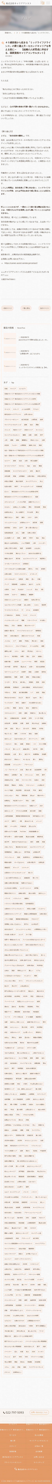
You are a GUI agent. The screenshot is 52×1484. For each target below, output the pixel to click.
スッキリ (41, 1351)
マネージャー (30, 785)
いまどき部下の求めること (13, 878)
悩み (28, 466)
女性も (7, 1037)
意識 (37, 682)
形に (6, 718)
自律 (41, 419)
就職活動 (37, 1063)
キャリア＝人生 (36, 1233)
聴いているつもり (41, 1197)
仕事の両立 (43, 914)
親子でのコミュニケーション (14, 1341)
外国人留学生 (41, 476)
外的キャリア (28, 430)
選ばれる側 (42, 1223)
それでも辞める (9, 1053)
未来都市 (36, 610)
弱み (43, 538)
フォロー (14, 445)
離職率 (31, 594)
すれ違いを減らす (10, 934)
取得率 (44, 605)
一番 (20, 821)
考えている (8, 734)
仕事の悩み (30, 965)
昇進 (19, 1367)
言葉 (20, 1156)
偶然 (35, 976)
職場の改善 (8, 862)
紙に (6, 1104)
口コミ (7, 491)
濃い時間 (19, 1109)
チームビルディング (27, 486)
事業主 (7, 775)
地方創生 (15, 656)
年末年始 (40, 965)
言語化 (35, 1151)
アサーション (28, 764)
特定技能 (21, 1223)
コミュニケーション (11, 522)
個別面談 (41, 1305)
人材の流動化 (26, 687)
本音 (43, 780)
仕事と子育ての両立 (11, 548)
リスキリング (34, 1264)
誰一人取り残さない (32, 528)
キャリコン (39, 430)
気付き (22, 1043)
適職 (21, 1130)
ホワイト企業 (31, 1048)
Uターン (38, 651)
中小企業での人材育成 (11, 1197)
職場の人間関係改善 (30, 914)
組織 (21, 744)
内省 (17, 1238)
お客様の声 (36, 852)
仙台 (31, 425)
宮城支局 (30, 1135)
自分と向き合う (9, 1187)
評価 (27, 1120)
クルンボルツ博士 (10, 981)
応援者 (34, 1218)
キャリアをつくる (25, 1063)
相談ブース (8, 1012)
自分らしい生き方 (38, 1099)
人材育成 (34, 419)
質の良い (27, 1037)
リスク (25, 615)
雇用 (24, 538)
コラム (7, 1367)
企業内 (7, 589)
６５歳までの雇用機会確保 (23, 1290)
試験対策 (27, 1295)
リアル (38, 970)
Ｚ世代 (25, 1084)
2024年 (25, 1264)
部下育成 (27, 852)
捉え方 (7, 986)
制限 (16, 677)
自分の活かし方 (29, 1346)
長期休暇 (14, 584)
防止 (36, 589)
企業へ (31, 667)
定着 (30, 435)
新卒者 (15, 667)
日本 (6, 728)
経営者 (35, 522)
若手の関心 (36, 1269)
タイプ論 (28, 934)
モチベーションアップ (11, 672)
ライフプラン (36, 1130)
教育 (21, 677)
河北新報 (37, 1362)
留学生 (44, 672)
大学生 (41, 728)
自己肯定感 (24, 419)
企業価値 (21, 476)
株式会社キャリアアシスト (13, 414)
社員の (36, 780)
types (35, 697)
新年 (42, 749)
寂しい (42, 1202)
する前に (43, 620)
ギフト (21, 981)
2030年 (7, 594)
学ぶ (34, 1125)
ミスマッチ (25, 867)
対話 (32, 996)
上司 (6, 440)
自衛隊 (18, 1207)
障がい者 (28, 770)
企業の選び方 (31, 862)
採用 (35, 435)
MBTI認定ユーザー (38, 816)
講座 (14, 461)
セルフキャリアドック (30, 558)
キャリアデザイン (10, 1248)
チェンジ (7, 1357)
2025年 (32, 1285)
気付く (28, 1151)
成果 (21, 1151)
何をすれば (35, 723)
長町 (17, 517)
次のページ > (44, 308)
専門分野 (18, 1079)
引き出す (21, 589)
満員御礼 (30, 1006)
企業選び (14, 775)
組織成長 (27, 878)
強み (37, 538)
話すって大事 (9, 1166)
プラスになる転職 (21, 811)
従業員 (21, 579)
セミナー (7, 461)
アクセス (36, 409)
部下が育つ (8, 837)
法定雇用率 (37, 770)
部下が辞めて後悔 (10, 1156)
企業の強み (31, 476)
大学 (6, 1063)
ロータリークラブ (10, 466)
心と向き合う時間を (11, 888)
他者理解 (7, 1099)
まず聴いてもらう (31, 1254)
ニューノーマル (26, 661)
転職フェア (33, 806)
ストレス (7, 430)
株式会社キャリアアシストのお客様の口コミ (18, 497)
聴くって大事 (20, 1166)
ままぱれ (37, 548)
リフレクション (36, 1146)
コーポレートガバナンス (12, 564)
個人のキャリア (29, 625)
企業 (26, 461)
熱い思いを (42, 713)
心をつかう (32, 1182)
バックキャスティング (11, 620)
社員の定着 (42, 1300)
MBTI (16, 486)
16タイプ (42, 1218)
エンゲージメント (25, 888)
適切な (41, 759)
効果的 (44, 723)
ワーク (41, 1331)
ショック (29, 589)
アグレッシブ (26, 1238)
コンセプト (22, 388)
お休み (7, 970)
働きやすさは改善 (32, 1043)
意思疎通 (7, 764)
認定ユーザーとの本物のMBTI (23, 1336)
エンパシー (8, 1259)
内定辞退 (18, 790)
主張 (21, 770)
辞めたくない (35, 440)
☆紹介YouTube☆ (8, 279)
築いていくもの (9, 1218)
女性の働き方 (14, 636)
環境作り (38, 1032)
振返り (21, 1254)
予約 (37, 1006)
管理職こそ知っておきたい (13, 924)
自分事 (17, 661)
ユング (21, 934)
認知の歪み (30, 1171)
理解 (22, 620)
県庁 (13, 1068)
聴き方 (28, 697)
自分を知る (8, 1212)
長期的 (31, 682)
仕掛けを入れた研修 (11, 1043)
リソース (7, 1017)
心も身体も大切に (18, 1315)
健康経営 (27, 1269)
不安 (34, 790)
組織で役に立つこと (33, 1022)
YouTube (23, 831)
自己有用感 (8, 996)
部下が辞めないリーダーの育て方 (15, 991)
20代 (27, 1218)
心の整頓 (23, 1104)
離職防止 (25, 440)
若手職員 (21, 1171)
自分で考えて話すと (32, 955)
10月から (7, 692)
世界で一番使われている (12, 940)
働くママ (24, 1285)
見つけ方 (26, 728)
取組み (14, 785)
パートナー (8, 1351)
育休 (44, 507)
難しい (31, 970)
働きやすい (40, 795)
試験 (6, 1310)
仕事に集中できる (25, 960)
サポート (15, 594)
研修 (14, 476)
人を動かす (40, 785)
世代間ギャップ (9, 1089)
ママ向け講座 (9, 553)
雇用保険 (7, 687)
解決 (23, 517)
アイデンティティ (27, 1197)
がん (17, 533)
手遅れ (27, 641)
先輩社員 (41, 862)
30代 (37, 775)
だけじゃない (9, 795)
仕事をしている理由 (19, 507)
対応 (18, 1084)
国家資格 (7, 471)
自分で (31, 584)
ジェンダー (42, 543)
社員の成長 (8, 486)
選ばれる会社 (9, 1207)
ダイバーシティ (33, 739)
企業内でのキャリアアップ (13, 914)
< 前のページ (7, 308)
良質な (21, 785)
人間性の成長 (21, 1182)
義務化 (26, 898)
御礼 (45, 1285)
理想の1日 (8, 1336)
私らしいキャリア (10, 1171)
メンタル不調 (21, 502)
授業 (31, 1058)
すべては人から (19, 862)
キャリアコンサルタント (12, 435)
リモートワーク (32, 620)
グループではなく (21, 646)
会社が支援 (22, 1248)
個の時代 (20, 1218)
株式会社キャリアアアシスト (19, 1146)
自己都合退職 (23, 692)
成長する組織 (19, 837)
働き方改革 (19, 481)
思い (33, 579)
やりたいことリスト (31, 1140)
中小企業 (30, 512)
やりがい (7, 507)
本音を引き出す (38, 687)
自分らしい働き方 (21, 1073)
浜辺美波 (39, 1027)
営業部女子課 (20, 1135)
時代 (17, 703)
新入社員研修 (40, 667)
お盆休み (23, 584)
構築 (14, 708)
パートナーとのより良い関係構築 (36, 1341)
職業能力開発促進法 (22, 919)
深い (41, 697)
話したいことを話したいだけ (14, 945)
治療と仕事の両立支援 (11, 883)
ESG (37, 569)
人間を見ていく (30, 1109)
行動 (38, 579)
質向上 (7, 1228)
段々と (43, 955)
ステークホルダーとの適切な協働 (15, 569)
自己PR (7, 842)
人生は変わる (24, 986)
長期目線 (24, 795)
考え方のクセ (41, 1171)
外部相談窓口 (9, 1079)
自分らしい (42, 893)
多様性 (43, 569)
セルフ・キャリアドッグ (12, 1192)
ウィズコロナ (9, 703)
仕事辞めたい (17, 1372)
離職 (24, 435)
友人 (27, 1351)
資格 (25, 425)
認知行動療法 (31, 1176)
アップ (7, 584)
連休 (24, 1367)
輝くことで (16, 749)
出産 (42, 1140)
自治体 (24, 718)
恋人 (16, 1351)
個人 (16, 744)
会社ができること (10, 1058)
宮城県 (44, 754)
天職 (27, 1130)
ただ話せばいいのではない (13, 976)
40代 (20, 1357)
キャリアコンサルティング (13, 425)
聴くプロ (35, 878)
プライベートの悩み (37, 1357)
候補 (36, 734)
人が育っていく (28, 1032)
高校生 (34, 728)
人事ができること (38, 1053)
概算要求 (31, 1248)
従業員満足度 (9, 533)
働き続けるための (21, 847)
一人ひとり (8, 744)
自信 (37, 692)
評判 (30, 718)
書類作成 (40, 837)
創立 (6, 1109)
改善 (38, 1001)
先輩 (33, 800)
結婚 (6, 1146)
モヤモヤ (33, 1228)
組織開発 (23, 1094)
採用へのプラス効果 (11, 831)
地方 (23, 651)
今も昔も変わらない (36, 1084)
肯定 (6, 826)
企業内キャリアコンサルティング (15, 873)
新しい (18, 728)
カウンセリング (9, 502)
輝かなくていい (21, 553)
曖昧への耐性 (9, 1233)
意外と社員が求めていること (35, 945)
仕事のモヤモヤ (19, 1321)
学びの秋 (16, 1285)
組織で (24, 703)
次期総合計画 (14, 718)
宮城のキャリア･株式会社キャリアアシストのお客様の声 (22, 404)
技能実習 (24, 1202)
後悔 (17, 440)
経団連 (15, 723)
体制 (27, 677)
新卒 (43, 775)
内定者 (7, 445)
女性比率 (7, 723)
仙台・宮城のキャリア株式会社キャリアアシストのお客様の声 (24, 455)
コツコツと (33, 1202)
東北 (37, 512)
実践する (41, 1125)
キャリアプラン (40, 1243)
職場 (40, 466)
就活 (11, 728)
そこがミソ (27, 976)
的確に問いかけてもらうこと (14, 955)
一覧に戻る (26, 308)
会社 (34, 466)
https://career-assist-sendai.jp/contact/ (21, 263)
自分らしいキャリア (22, 1233)
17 (22, 610)
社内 (36, 517)
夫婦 (44, 1346)
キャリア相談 (9, 790)
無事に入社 (32, 445)
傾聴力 (26, 600)
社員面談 (18, 1305)
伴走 (17, 795)
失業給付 (16, 687)
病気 (18, 538)
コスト (17, 651)
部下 (41, 435)
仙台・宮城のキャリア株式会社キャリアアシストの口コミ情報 (24, 450)
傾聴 (42, 646)
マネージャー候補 (34, 1274)
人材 (14, 754)
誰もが (32, 795)
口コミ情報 (42, 744)
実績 (40, 445)
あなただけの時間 (32, 1315)
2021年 (35, 749)
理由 (43, 692)
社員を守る (18, 1269)
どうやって (33, 574)
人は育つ (20, 1187)
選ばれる (23, 667)
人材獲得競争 (31, 1223)
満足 (27, 579)
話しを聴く (27, 605)
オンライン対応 (9, 1279)
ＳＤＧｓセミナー (10, 713)
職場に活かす (9, 558)
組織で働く (8, 661)
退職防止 (23, 594)
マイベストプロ (26, 780)
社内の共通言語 (31, 1068)
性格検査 (39, 486)
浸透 (41, 522)
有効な (7, 625)
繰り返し (23, 682)
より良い (7, 708)
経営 (42, 739)
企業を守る (8, 1269)
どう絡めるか (9, 615)
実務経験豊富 (37, 1295)
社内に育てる (35, 600)
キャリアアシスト (31, 481)
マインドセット (9, 857)
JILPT (21, 528)
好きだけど (8, 759)
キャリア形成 (23, 1058)
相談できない (9, 517)
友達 (21, 1351)
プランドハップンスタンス (34, 981)
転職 (22, 656)
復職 (6, 1027)
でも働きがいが (9, 1048)
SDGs (15, 528)
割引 (6, 636)
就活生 (42, 661)
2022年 (25, 996)
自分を (21, 708)
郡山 (44, 1063)
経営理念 (7, 528)
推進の (28, 744)
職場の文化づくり (10, 893)
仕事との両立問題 (10, 1326)
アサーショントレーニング (32, 1212)
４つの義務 (29, 1017)
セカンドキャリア (10, 1254)
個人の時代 (41, 1109)
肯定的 (7, 785)
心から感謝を (40, 1104)
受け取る (21, 1006)
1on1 (13, 589)
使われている (29, 821)
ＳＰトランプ (41, 1094)
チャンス (33, 615)
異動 (37, 425)
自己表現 (36, 1238)
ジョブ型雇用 (25, 543)
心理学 (28, 1099)
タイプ (7, 821)
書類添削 (17, 1012)
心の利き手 (34, 924)
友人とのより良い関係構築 (13, 1346)
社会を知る (18, 1212)
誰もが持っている (10, 1176)
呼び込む (30, 651)
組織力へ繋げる (9, 631)
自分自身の (13, 1063)
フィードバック (9, 1001)
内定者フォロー (18, 800)
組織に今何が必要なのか (12, 1264)
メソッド (39, 821)
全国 (20, 713)
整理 (35, 661)
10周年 (31, 1326)
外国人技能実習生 (10, 1223)
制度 (21, 548)
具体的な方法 (9, 780)
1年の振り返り (9, 1331)
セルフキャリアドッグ (37, 847)
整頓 (16, 1362)
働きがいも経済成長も (11, 543)
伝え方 (21, 697)
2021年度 (7, 667)
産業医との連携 (9, 1084)
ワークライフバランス (11, 610)
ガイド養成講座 (18, 1099)
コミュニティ (17, 764)
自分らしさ (8, 739)
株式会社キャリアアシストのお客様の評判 (25, 491)
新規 (30, 672)
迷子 (14, 1357)
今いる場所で (20, 512)
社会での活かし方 (20, 739)
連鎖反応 (7, 867)
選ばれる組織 (30, 837)
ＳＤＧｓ (21, 466)
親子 (38, 1346)
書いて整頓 (13, 1104)
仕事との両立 (32, 533)
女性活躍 (7, 476)
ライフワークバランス (36, 1367)
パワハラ (7, 898)
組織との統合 (9, 1115)
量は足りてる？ (16, 1228)
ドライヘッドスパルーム (33, 1310)
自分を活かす (9, 929)
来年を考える (21, 1331)
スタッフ (16, 409)
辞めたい (17, 759)
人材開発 (31, 1094)
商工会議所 (34, 461)
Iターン (7, 656)
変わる (21, 1120)
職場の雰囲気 (37, 1037)
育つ (20, 754)
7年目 (12, 1109)
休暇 (39, 1285)
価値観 (20, 625)
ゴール (28, 610)
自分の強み (26, 1012)
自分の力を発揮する (35, 553)
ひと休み (7, 1315)
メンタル (7, 641)
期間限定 (38, 631)
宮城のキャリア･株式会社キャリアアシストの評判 (20, 399)
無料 (16, 734)
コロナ (30, 517)
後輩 (27, 1187)
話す (33, 656)
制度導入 (43, 558)
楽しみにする (32, 1331)
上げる (38, 584)
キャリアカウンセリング (25, 631)
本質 (17, 780)
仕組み (31, 1104)
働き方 (38, 471)
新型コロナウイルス (28, 636)
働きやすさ (40, 991)
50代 (26, 1357)
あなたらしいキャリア (34, 1166)
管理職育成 (8, 852)
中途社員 (23, 826)
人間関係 (23, 445)
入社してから (9, 847)
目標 (21, 723)
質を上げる (32, 826)
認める (14, 1006)
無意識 (41, 1176)
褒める (7, 1006)
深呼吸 (36, 888)
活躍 (6, 1022)
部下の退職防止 (41, 1326)
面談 (36, 497)
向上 (41, 481)
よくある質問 (26, 409)
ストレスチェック (10, 1300)
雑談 (13, 970)
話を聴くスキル (9, 1182)
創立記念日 (22, 1326)
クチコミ (7, 1372)
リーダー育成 (39, 718)
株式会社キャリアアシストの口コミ (16, 806)
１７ (31, 692)
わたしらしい (14, 1027)
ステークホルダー (10, 579)
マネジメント (9, 646)
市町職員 (20, 1068)
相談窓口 (38, 1017)
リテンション (29, 775)
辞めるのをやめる (10, 697)
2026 (33, 1351)
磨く (34, 759)
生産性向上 (26, 857)
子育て (31, 538)
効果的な (7, 800)
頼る (27, 708)
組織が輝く (26, 749)
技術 (42, 641)
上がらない (20, 1048)
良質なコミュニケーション (25, 1001)
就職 (37, 842)
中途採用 (43, 1151)
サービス (7, 409)
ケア (14, 641)
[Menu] (48, 3)
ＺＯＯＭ (23, 734)
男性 (30, 507)
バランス (7, 749)
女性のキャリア (15, 1032)
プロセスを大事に (28, 1115)
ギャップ (16, 867)
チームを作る (34, 646)
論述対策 (33, 1300)
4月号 (32, 1027)
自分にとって (9, 811)
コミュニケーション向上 (23, 929)
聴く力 (30, 873)
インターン (41, 909)
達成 (18, 857)
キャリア (13, 388)
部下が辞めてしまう (16, 1310)
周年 (25, 1228)
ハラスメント (17, 898)
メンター (40, 1279)
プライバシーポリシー (11, 419)
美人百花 (24, 1027)
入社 (13, 1367)
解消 (40, 790)
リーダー (7, 682)
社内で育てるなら (39, 1290)
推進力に (33, 713)
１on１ (36, 605)
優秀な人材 (8, 651)
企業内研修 (26, 1207)
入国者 (36, 672)
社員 (20, 461)
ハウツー (34, 1192)
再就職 (30, 1362)
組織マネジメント (34, 502)
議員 (25, 713)
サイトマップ (39, 1462)
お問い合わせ (28, 414)
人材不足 (7, 1285)
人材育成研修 (9, 1305)
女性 (31, 471)
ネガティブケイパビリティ (23, 1259)
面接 (40, 811)
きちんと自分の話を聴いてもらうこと (16, 950)
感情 (20, 641)
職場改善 (21, 1176)
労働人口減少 (36, 677)
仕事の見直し (9, 1073)
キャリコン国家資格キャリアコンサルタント (18, 1243)
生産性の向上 (9, 512)
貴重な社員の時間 (30, 1079)
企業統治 (25, 564)
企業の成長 (8, 574)
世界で (14, 821)
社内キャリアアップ (19, 1274)
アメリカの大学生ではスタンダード (34, 940)
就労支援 (16, 1202)
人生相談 (14, 1130)
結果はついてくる (10, 1120)
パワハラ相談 (9, 919)
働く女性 (38, 1135)
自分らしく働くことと (17, 1022)
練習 (25, 1300)
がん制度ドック (9, 538)
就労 (31, 842)
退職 (11, 440)
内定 (6, 1032)
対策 (38, 636)
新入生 (19, 1279)
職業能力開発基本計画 (23, 816)
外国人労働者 (9, 481)
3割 (42, 589)
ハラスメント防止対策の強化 (14, 903)
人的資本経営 (9, 1238)
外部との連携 (31, 909)
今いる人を (26, 759)
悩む (28, 656)
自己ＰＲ (27, 754)
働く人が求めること (23, 1053)
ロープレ (18, 1295)
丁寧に (18, 1115)
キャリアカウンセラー (20, 471)
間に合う (34, 641)
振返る (7, 1130)
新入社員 (27, 790)
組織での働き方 (35, 1073)
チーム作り (13, 826)
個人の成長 (32, 893)
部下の (26, 924)
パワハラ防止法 (18, 1017)
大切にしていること (11, 1094)
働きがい (31, 991)
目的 (43, 682)
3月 (45, 770)
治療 (23, 533)
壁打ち (30, 569)
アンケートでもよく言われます (14, 965)
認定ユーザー (9, 1135)
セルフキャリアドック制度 (13, 605)
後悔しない (18, 852)
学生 (27, 800)
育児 (44, 1022)
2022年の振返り (10, 1140)
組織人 (40, 656)
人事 (34, 543)
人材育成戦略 (9, 816)
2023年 (20, 1140)
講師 (37, 1058)
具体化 (18, 615)
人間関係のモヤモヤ (33, 1321)
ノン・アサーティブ (11, 770)
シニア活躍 (8, 1290)
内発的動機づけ (34, 831)
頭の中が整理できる (11, 960)
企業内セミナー (25, 522)
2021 (41, 806)
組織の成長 (22, 893)
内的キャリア (17, 430)
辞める (22, 1362)
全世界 (23, 672)
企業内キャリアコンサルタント (14, 909)
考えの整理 (8, 1362)
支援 (43, 842)
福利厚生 (7, 1274)
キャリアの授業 (29, 1279)
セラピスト (8, 1321)
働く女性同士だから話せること (27, 1161)
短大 (43, 1058)
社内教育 (28, 548)
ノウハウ (25, 1192)
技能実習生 (8, 677)
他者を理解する (9, 1161)
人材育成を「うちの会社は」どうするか (17, 1125)
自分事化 (17, 996)
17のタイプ (34, 919)
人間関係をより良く (40, 929)
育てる (15, 682)
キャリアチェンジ (38, 1207)
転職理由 (36, 754)
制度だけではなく (27, 883)
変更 (14, 692)
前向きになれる (39, 960)
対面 (20, 1300)
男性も (14, 1037)
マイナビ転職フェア (11, 1151)
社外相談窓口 (30, 903)
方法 (13, 625)
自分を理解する (29, 1156)
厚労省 (18, 558)
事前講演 (7, 754)
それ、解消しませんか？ (25, 1089)
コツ (34, 744)
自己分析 (33, 811)
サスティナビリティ (21, 574)
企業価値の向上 (38, 857)
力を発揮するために (35, 703)
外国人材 (7, 1202)
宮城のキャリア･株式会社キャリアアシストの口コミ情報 (22, 394)
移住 (30, 734)
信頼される (39, 996)
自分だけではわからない (19, 842)
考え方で (14, 986)
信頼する (34, 708)
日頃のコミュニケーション (13, 600)
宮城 (6, 388)
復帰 (20, 1037)
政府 (27, 723)
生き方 (7, 1068)
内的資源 (36, 1012)
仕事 (43, 440)
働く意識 (38, 1089)
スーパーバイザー (30, 1305)
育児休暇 (37, 507)
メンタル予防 (9, 1295)
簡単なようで (22, 970)
